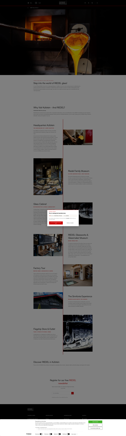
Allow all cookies (95, 421)
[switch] (50, 434)
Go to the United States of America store (56, 223)
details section (69, 431)
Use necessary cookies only (95, 428)
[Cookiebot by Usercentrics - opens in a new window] (29, 434)
